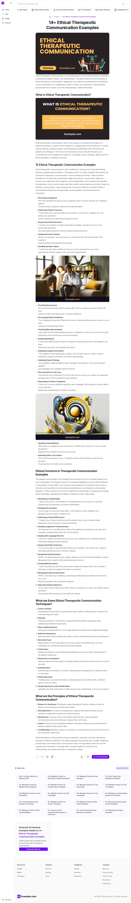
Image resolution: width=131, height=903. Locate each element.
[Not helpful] (87, 757)
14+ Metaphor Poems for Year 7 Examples (116, 786)
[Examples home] (26, 896)
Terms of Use (107, 876)
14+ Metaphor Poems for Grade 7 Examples (57, 803)
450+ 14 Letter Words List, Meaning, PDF (28, 777)
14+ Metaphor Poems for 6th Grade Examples (87, 803)
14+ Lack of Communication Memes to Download (87, 811)
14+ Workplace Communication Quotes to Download (116, 794)
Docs (47, 876)
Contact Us (107, 883)
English (56, 16)
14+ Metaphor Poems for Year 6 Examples (29, 794)
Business (77, 872)
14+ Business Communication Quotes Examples (115, 803)
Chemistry (21, 876)
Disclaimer (106, 880)
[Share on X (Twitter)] (42, 757)
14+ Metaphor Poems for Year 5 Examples (58, 794)
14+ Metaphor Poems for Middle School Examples (28, 786)
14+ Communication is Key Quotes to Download (28, 803)
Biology (48, 872)
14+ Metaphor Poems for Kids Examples (87, 777)
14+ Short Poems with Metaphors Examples (113, 777)
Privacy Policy (108, 872)
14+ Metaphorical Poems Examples (114, 811)
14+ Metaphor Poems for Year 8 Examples (87, 786)
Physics (48, 869)
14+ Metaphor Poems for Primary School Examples (57, 786)
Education (77, 876)
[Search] (123, 4)
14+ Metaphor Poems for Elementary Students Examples (59, 777)
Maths (19, 872)
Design (76, 869)
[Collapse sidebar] (11, 3)
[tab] (22, 10)
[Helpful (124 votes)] (82, 757)
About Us (106, 869)
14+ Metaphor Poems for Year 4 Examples (87, 794)
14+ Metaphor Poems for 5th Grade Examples (29, 811)
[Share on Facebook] (47, 757)
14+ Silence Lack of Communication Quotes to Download (57, 812)
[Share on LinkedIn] (52, 757)
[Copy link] (37, 757)
